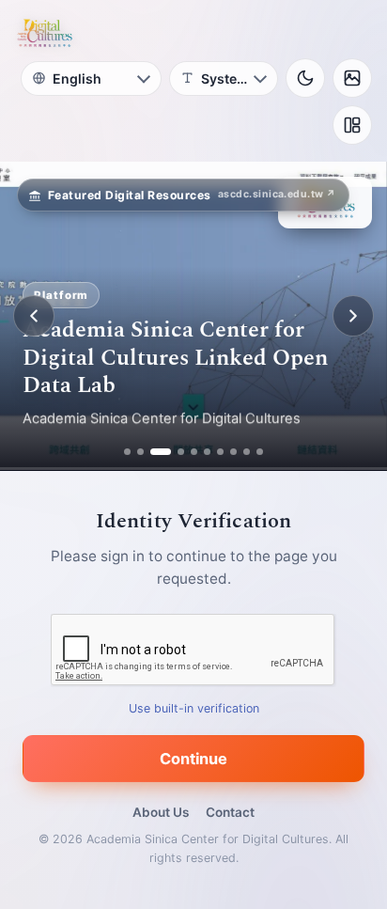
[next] (353, 316)
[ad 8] (233, 451)
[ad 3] (153, 451)
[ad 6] (207, 451)
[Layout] (352, 125)
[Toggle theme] (305, 78)
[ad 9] (246, 451)
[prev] (33, 316)
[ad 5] (194, 451)
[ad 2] (140, 451)
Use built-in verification (194, 708)
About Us (160, 812)
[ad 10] (259, 451)
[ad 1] (127, 451)
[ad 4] (173, 451)
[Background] (352, 78)
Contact (230, 812)
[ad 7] (220, 451)
